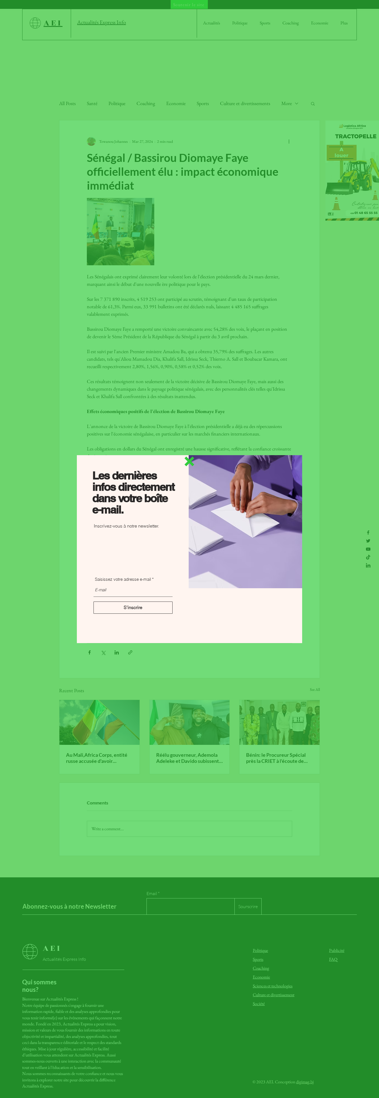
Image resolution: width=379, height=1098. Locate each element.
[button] (189, 461)
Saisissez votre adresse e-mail (123, 579)
